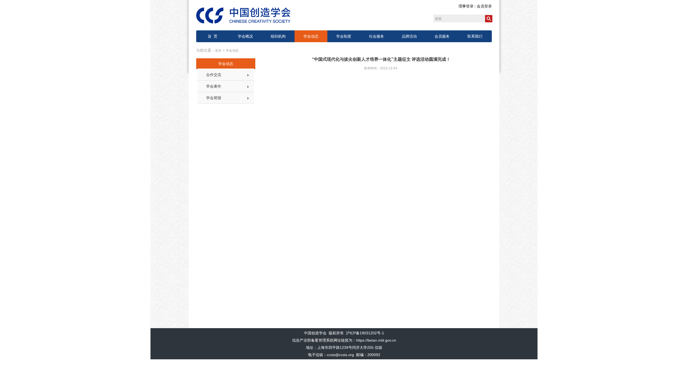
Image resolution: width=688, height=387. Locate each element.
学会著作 (213, 86)
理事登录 (466, 6)
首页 (218, 50)
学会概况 (245, 36)
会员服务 (442, 36)
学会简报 (213, 98)
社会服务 (376, 36)
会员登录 (484, 6)
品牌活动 (409, 36)
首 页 (212, 36)
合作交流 (213, 75)
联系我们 (474, 36)
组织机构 (278, 36)
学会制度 (343, 36)
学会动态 (310, 36)
